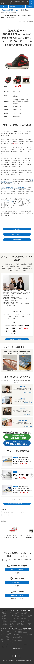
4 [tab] (17, 499)
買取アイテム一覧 (25, 624)
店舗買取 (4, 617)
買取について (5, 610)
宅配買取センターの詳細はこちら (16, 339)
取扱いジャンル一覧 (6, 641)
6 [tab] (22, 499)
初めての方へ (5, 612)
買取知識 (25, 633)
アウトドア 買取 (5, 638)
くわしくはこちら (27, 392)
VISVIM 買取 (13, 621)
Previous (2, 475)
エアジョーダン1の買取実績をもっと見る (17, 503)
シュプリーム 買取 (14, 617)
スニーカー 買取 (25, 620)
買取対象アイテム (26, 610)
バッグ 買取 (24, 612)
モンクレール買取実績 (17, 636)
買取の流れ (12, 6)
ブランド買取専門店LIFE (11, 660)
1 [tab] (10, 499)
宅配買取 (4, 615)
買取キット (21, 6)
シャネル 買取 (13, 615)
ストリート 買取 (5, 634)
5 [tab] (19, 499)
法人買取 (4, 618)
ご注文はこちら (27, 426)
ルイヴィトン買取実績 (17, 629)
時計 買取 (23, 613)
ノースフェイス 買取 (15, 623)
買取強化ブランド (15, 610)
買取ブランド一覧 (14, 626)
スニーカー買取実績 (20, 512)
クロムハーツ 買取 (14, 618)
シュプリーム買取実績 (17, 631)
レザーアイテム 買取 (26, 623)
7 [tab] (24, 499)
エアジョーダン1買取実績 (8, 512)
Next (31, 475)
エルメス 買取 (13, 613)
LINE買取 (4, 613)
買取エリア (4, 621)
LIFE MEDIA (27, 628)
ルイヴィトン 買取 (14, 612)
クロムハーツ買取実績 (17, 633)
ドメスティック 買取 (6, 633)
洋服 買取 (23, 618)
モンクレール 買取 (14, 624)
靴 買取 (23, 621)
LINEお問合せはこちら (17, 582)
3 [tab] (14, 499)
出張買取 (4, 620)
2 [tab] (12, 499)
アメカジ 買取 (4, 636)
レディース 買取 (5, 639)
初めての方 (4, 6)
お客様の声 (4, 624)
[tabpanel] (17, 475)
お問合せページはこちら (17, 569)
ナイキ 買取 (13, 620)
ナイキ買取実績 (15, 634)
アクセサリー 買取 (25, 617)
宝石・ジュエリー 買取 (26, 615)
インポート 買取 (5, 631)
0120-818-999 (18, 595)
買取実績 (5, 514)
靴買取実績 (13, 514)
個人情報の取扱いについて (17, 648)
